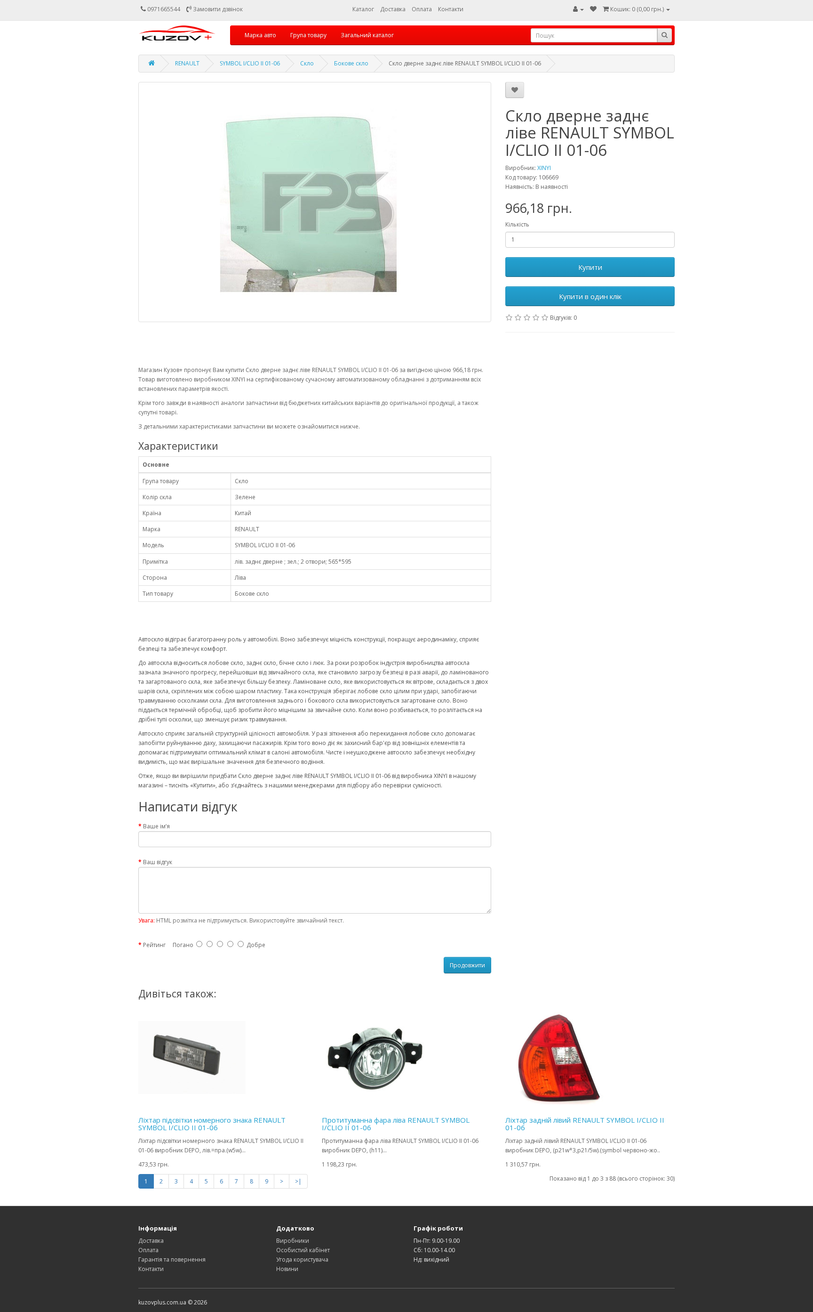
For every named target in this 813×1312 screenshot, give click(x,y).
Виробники (292, 1241)
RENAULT (187, 63)
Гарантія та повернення (172, 1259)
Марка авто (260, 35)
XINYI (544, 168)
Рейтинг (154, 945)
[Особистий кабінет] (578, 9)
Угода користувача (302, 1259)
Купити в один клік (590, 296)
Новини (287, 1269)
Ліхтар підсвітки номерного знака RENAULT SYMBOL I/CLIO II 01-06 (212, 1124)
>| (298, 1181)
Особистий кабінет (303, 1250)
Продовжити (467, 965)
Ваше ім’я (156, 826)
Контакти (450, 9)
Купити (590, 267)
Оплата (422, 9)
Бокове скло (351, 63)
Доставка (393, 9)
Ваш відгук (157, 862)
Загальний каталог (367, 35)
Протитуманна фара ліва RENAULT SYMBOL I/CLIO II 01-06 (396, 1124)
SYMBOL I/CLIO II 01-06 (250, 63)
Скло (307, 63)
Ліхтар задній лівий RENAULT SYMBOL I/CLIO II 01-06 (584, 1124)
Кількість (517, 224)
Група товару (308, 35)
